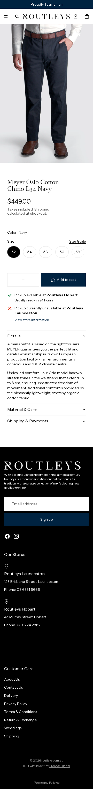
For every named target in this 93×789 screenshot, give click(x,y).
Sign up (46, 519)
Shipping (11, 736)
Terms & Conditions (20, 711)
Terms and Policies (46, 782)
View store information (31, 320)
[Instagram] (16, 536)
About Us (12, 679)
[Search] (17, 16)
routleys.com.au (52, 760)
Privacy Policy (15, 703)
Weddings (12, 728)
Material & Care (22, 409)
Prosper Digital (59, 766)
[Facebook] (7, 536)
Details (14, 335)
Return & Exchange (20, 720)
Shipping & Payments (27, 420)
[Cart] (86, 16)
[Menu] (6, 16)
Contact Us (13, 687)
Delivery (11, 695)
